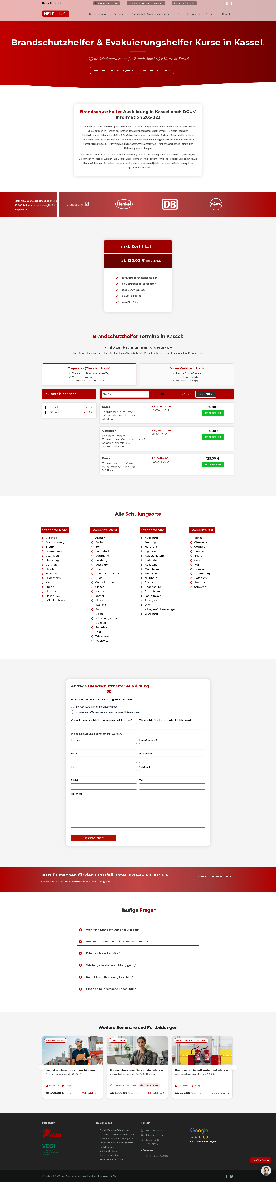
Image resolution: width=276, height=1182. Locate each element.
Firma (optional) (148, 739)
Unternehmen (97, 14)
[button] (266, 1171)
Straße (74, 753)
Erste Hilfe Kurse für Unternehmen (117, 1134)
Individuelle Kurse (109, 1151)
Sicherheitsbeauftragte (111, 1159)
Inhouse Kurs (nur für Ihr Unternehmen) (97, 706)
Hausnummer (146, 753)
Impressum (103, 1176)
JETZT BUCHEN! (213, 413)
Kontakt (226, 14)
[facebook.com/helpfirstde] (231, 3)
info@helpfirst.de (155, 1135)
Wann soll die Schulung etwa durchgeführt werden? (166, 719)
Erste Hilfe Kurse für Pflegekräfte (116, 1142)
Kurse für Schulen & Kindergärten (116, 1138)
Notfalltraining (107, 1146)
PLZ (73, 766)
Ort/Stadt (144, 766)
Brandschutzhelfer (109, 1155)
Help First (65, 1176)
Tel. (141, 780)
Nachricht (76, 793)
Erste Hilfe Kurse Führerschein (115, 1130)
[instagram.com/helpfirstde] (227, 3)
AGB (113, 1176)
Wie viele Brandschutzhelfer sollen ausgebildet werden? (101, 719)
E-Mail (74, 780)
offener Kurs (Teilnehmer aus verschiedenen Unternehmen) (108, 712)
